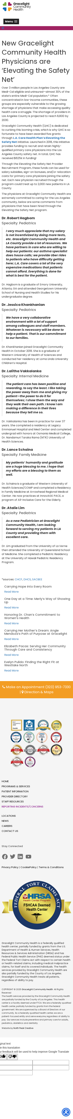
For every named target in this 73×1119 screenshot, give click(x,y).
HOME (5, 781)
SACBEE (37, 579)
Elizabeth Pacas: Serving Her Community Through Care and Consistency (35, 648)
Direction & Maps (38, 692)
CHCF (18, 579)
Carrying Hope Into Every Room (28, 586)
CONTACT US (10, 831)
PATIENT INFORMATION (15, 791)
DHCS (27, 579)
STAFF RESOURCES (13, 801)
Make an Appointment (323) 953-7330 (38, 687)
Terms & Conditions (51, 867)
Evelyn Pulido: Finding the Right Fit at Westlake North (31, 663)
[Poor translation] (12, 1057)
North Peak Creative (23, 1028)
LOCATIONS (9, 816)
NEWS (5, 821)
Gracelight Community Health (37, 989)
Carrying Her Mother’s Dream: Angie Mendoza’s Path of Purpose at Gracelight (35, 632)
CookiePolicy (28, 867)
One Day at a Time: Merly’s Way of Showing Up (37, 600)
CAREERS (7, 826)
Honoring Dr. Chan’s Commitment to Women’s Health (32, 616)
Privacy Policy (10, 867)
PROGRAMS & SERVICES (16, 786)
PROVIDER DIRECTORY (15, 796)
